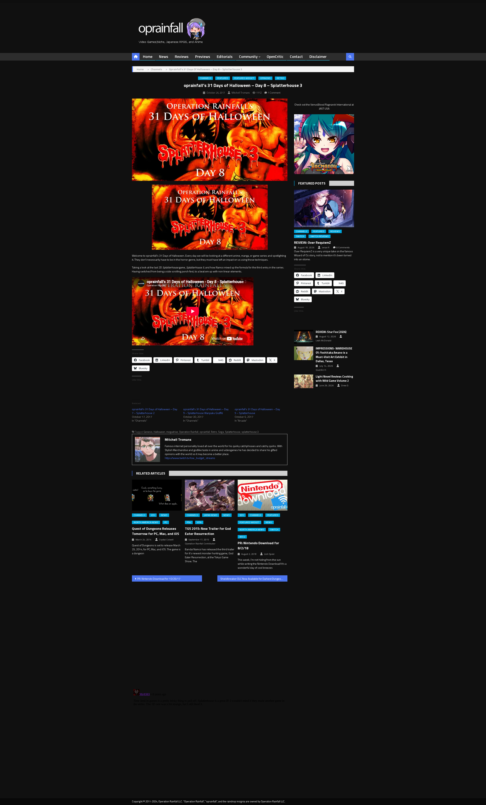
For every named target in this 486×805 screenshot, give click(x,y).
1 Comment (274, 93)
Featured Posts (311, 183)
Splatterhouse (232, 432)
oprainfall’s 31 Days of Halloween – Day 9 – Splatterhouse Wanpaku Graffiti (206, 411)
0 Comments (343, 247)
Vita (199, 522)
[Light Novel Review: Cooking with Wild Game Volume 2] (303, 381)
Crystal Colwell (166, 539)
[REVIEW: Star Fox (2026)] (303, 337)
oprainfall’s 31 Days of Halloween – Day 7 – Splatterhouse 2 (154, 411)
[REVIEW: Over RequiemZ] (324, 208)
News (163, 56)
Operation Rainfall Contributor (200, 543)
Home (147, 56)
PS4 (189, 522)
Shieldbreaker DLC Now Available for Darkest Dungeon (251, 579)
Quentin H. (321, 370)
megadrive (172, 432)
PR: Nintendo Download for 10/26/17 (158, 579)
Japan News (210, 515)
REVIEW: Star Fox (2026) (331, 332)
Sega (221, 432)
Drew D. (345, 385)
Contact (296, 56)
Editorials (225, 56)
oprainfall (205, 432)
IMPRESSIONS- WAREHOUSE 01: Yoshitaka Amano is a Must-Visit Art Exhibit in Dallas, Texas (334, 354)
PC (165, 522)
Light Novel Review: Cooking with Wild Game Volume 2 (334, 379)
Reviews (182, 56)
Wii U (242, 537)
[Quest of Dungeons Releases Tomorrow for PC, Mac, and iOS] (157, 495)
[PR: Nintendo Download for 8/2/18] (262, 495)
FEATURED (222, 78)
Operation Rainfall (188, 432)
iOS (153, 515)
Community (248, 56)
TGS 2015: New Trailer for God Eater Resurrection (208, 531)
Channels (205, 78)
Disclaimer (318, 56)
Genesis (148, 432)
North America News (146, 522)
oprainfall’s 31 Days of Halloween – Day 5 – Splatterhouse (257, 411)
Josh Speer (269, 554)
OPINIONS (265, 78)
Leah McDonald (323, 340)
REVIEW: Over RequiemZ (312, 242)
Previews (202, 56)
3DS (242, 515)
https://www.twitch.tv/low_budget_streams (190, 458)
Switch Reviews (319, 236)
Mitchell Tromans (241, 93)
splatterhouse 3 (250, 432)
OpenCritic (275, 56)
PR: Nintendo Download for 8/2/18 (258, 545)
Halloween (159, 432)
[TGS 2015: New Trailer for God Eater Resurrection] (210, 495)
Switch (274, 529)
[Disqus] (209, 633)
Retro (280, 78)
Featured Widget (244, 78)
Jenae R (325, 247)
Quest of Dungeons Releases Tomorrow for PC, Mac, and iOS (155, 531)
